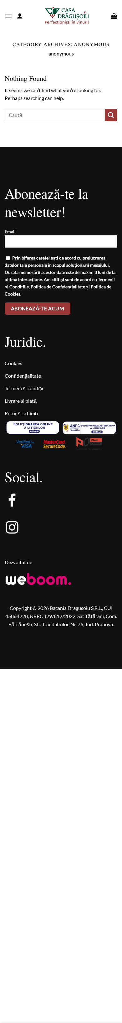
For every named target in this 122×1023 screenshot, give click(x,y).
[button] (8, 16)
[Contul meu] (20, 16)
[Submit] (111, 115)
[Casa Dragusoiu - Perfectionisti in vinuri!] (67, 16)
